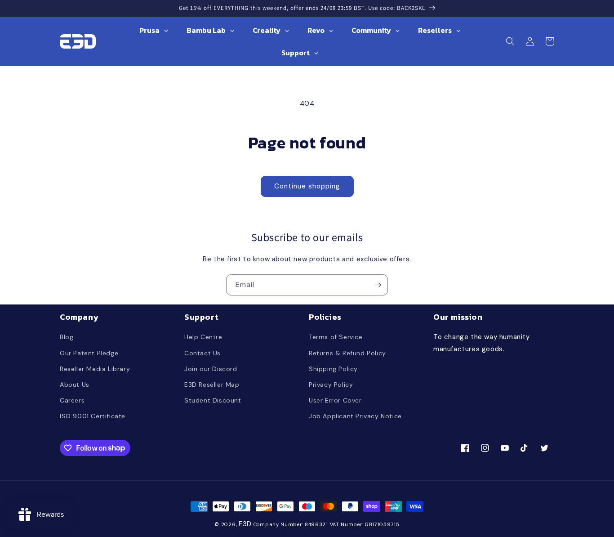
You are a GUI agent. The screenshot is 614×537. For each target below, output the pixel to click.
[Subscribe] (377, 284)
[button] (510, 41)
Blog (66, 337)
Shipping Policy (333, 369)
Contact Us (202, 353)
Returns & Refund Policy (347, 353)
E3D (245, 523)
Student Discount (212, 400)
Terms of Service (336, 337)
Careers (72, 400)
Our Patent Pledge (89, 353)
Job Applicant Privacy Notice (355, 416)
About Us (74, 384)
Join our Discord (210, 369)
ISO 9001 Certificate (92, 416)
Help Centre (203, 337)
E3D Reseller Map (212, 384)
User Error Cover (335, 400)
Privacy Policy (331, 384)
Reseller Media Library (95, 369)
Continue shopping (307, 186)
